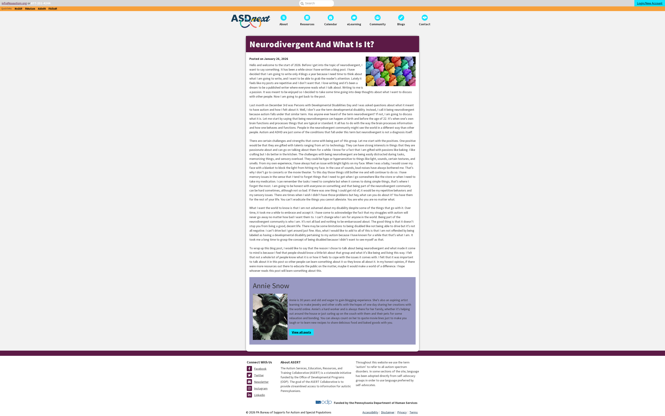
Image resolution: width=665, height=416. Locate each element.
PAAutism (30, 8)
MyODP (18, 8)
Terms (413, 412)
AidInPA (42, 8)
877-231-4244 (40, 3)
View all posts (301, 332)
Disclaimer (387, 412)
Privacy (402, 412)
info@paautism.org (14, 3)
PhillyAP (52, 8)
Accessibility (370, 412)
